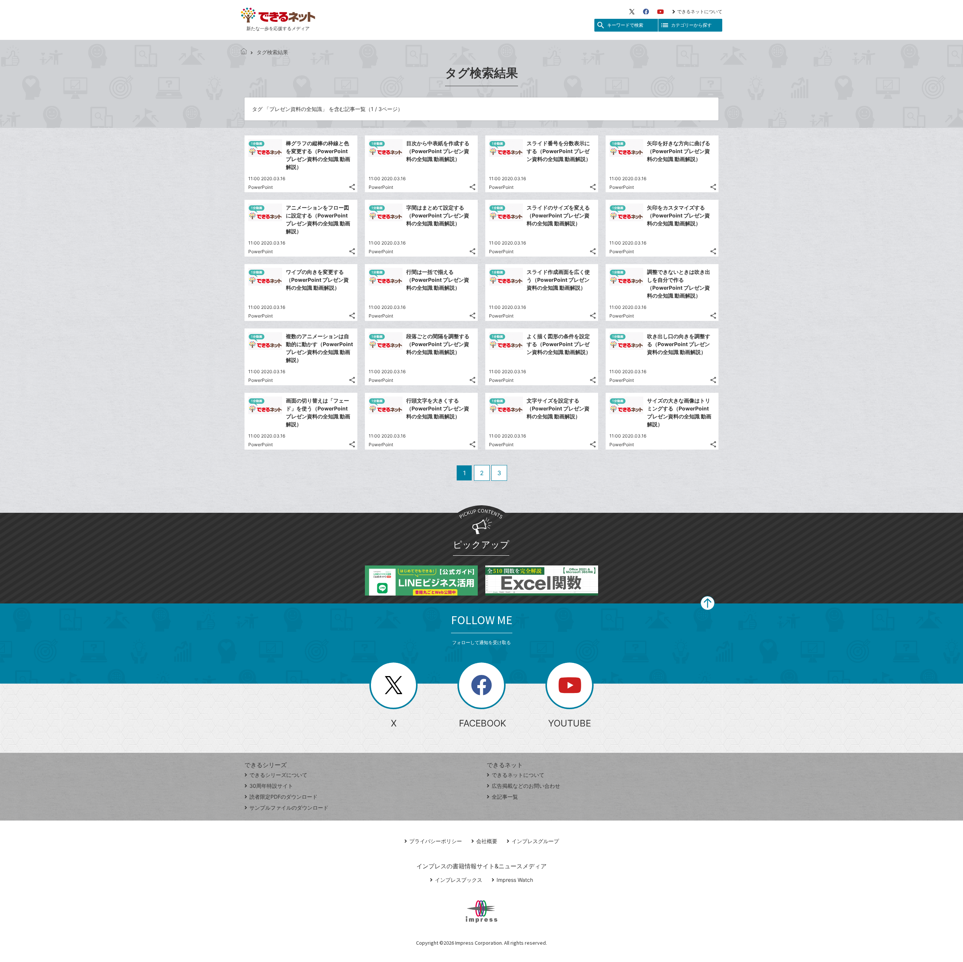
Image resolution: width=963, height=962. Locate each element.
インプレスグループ (535, 841)
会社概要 (486, 841)
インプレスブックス (458, 880)
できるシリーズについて (278, 775)
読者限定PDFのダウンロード (283, 796)
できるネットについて (699, 11)
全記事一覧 (505, 796)
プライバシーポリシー (435, 841)
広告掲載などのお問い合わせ (526, 786)
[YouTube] (660, 11)
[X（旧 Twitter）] (632, 11)
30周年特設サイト (271, 786)
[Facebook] (646, 11)
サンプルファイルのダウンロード (288, 807)
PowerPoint (260, 187)
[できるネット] (244, 52)
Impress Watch (515, 880)
